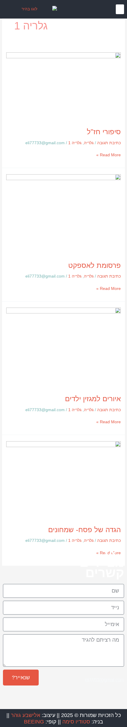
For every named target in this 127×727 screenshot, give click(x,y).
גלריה (89, 143)
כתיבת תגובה (109, 143)
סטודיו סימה (76, 722)
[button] (120, 9)
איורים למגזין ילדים (93, 399)
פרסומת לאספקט (94, 265)
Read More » (108, 154)
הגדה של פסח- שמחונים (84, 530)
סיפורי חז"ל (104, 132)
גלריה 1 (75, 143)
